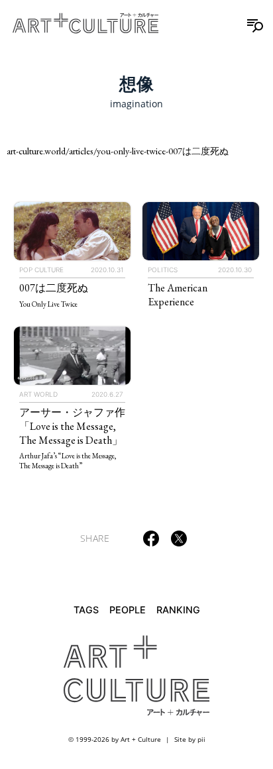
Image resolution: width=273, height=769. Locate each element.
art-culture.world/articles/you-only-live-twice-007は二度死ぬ (118, 150)
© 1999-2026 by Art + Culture (114, 739)
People (127, 609)
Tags (86, 609)
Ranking (178, 609)
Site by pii (189, 739)
